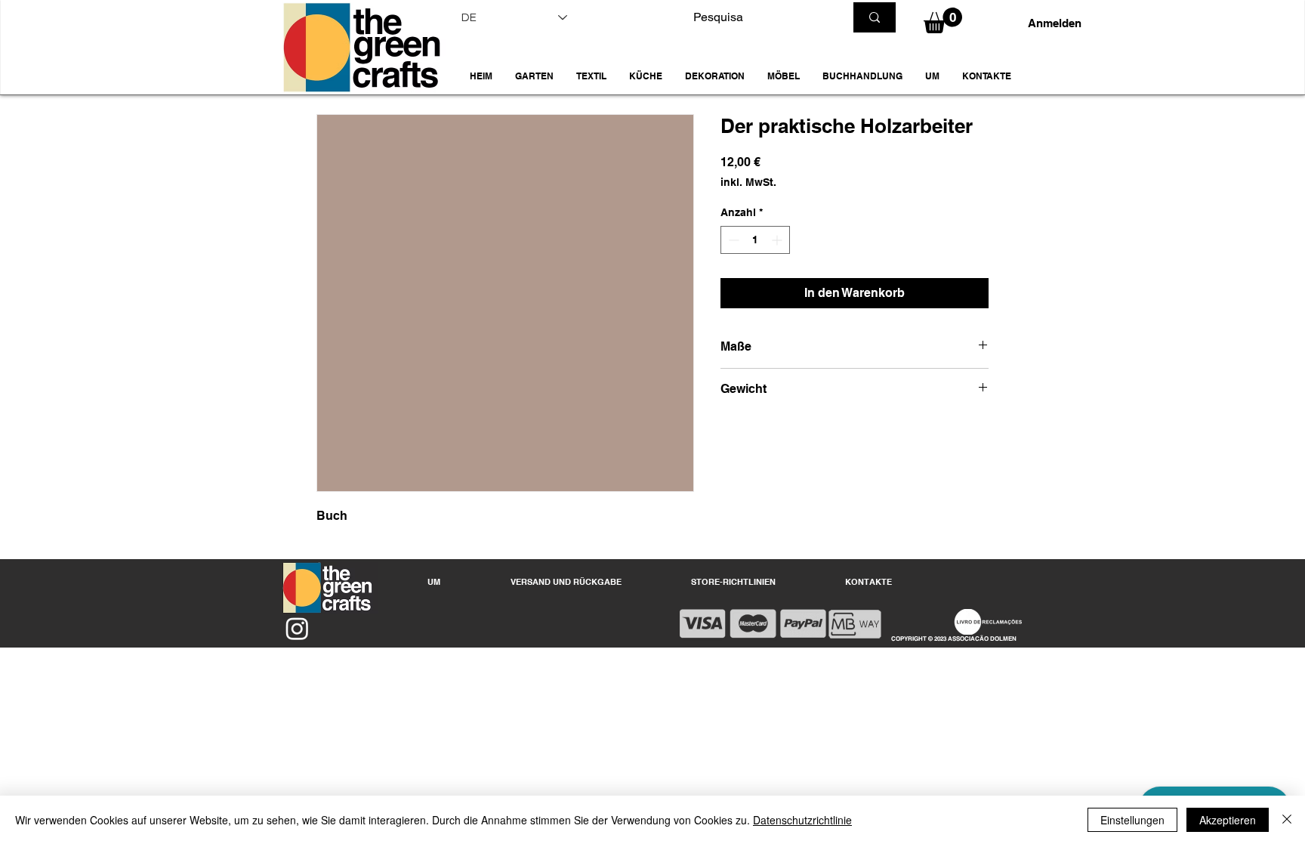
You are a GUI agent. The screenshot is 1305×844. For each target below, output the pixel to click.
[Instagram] (297, 628)
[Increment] (778, 240)
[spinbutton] (755, 240)
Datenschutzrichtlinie (802, 819)
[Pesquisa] (874, 17)
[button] (534, 76)
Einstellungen (1132, 819)
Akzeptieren (1227, 819)
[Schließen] (1287, 820)
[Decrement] (732, 240)
